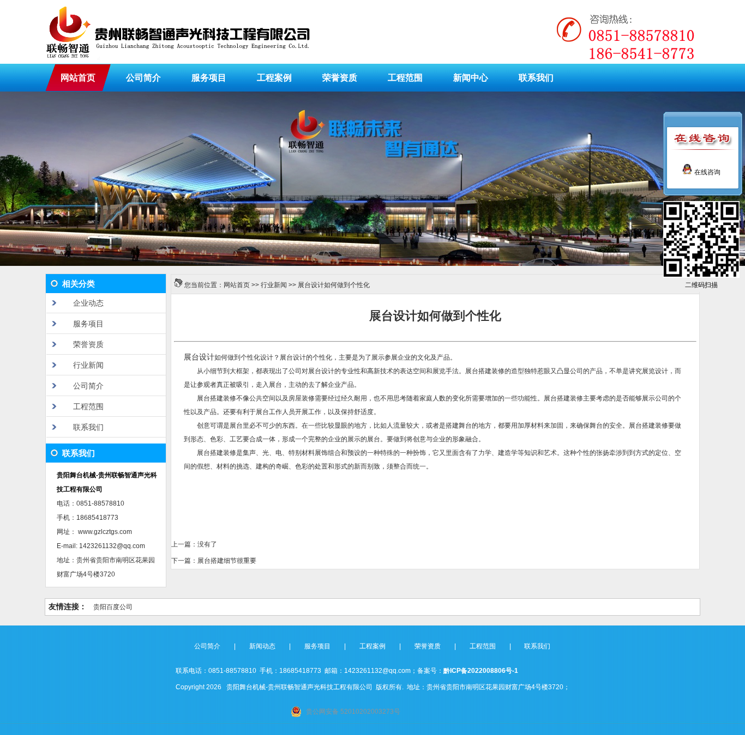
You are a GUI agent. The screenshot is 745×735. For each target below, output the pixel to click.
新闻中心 (470, 77)
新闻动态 (262, 646)
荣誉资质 (339, 77)
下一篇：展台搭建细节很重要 (213, 560)
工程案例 (274, 77)
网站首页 (78, 77)
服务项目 (208, 77)
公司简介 (143, 77)
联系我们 (536, 77)
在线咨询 (706, 172)
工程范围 (405, 77)
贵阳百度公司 (113, 607)
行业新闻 (274, 285)
